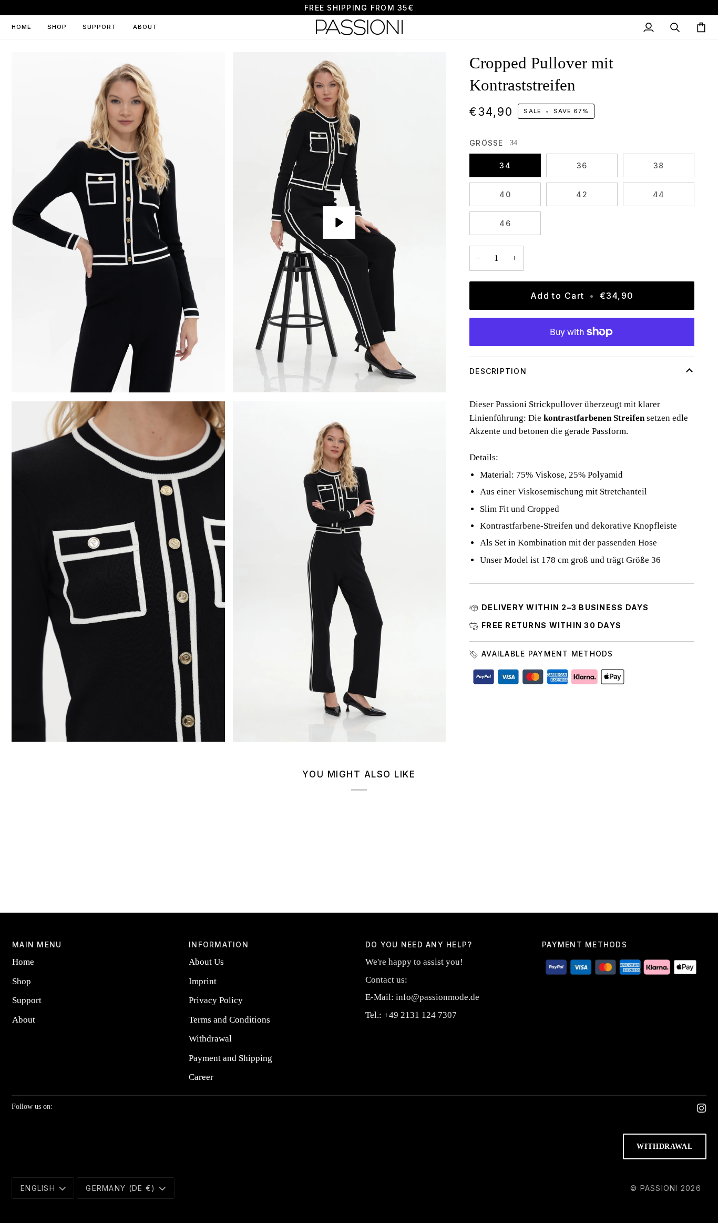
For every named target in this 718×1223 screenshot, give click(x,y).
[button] (57, 27)
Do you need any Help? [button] (418, 944)
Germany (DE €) (120, 1188)
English (37, 1188)
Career (201, 1077)
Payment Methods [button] (584, 944)
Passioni (659, 1188)
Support (27, 1000)
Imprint (203, 981)
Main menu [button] (36, 944)
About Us (206, 962)
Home (23, 962)
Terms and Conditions (229, 1020)
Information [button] (219, 944)
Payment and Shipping (230, 1058)
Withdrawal (210, 1039)
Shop (21, 981)
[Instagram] (701, 1108)
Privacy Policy (216, 1000)
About (23, 1020)
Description (498, 371)
